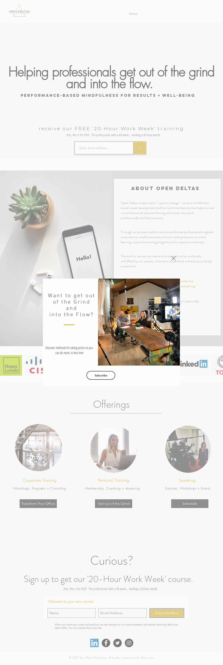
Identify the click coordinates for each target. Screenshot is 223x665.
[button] (173, 258)
